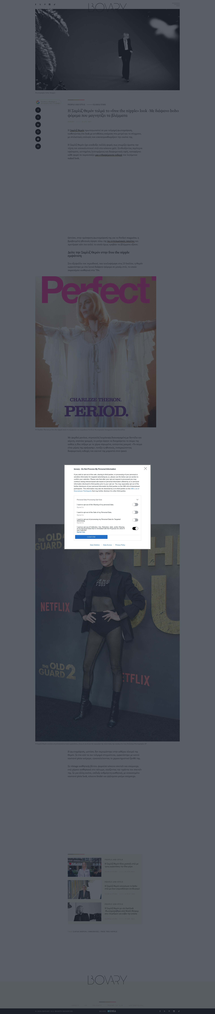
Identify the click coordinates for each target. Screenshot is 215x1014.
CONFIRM (91, 537)
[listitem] (107, 499)
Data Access (107, 545)
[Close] (146, 469)
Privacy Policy (120, 545)
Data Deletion (95, 545)
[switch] (135, 504)
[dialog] (107, 507)
